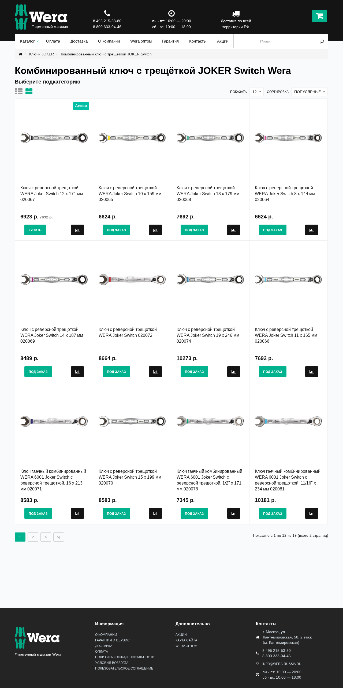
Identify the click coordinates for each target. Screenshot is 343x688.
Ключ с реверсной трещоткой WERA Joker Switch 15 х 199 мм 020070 (130, 477)
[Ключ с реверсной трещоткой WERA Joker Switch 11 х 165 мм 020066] (288, 279)
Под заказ (116, 230)
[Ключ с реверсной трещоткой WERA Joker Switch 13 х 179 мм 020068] (210, 137)
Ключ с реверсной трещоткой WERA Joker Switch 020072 (128, 332)
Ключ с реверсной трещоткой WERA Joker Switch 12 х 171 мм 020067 (51, 194)
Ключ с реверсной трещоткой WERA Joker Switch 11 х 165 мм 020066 (286, 335)
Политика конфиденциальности (125, 657)
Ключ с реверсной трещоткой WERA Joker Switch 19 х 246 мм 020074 (208, 335)
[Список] (20, 91)
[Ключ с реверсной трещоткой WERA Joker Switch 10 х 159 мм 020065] (132, 137)
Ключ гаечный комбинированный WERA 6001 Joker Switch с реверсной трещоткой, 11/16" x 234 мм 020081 (287, 480)
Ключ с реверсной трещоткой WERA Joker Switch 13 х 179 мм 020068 (208, 194)
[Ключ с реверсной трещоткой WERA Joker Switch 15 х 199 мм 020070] (132, 421)
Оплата (101, 651)
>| (58, 537)
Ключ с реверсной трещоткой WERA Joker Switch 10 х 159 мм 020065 (130, 194)
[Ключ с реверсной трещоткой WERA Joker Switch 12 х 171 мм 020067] (54, 137)
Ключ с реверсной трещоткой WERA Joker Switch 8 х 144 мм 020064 (285, 194)
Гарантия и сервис (112, 640)
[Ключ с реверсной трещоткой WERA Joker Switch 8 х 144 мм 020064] (288, 137)
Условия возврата (111, 663)
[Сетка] (30, 91)
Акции (181, 635)
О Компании (106, 635)
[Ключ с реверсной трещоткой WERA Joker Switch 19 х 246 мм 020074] (210, 279)
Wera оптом (186, 646)
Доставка (103, 646)
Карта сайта (186, 640)
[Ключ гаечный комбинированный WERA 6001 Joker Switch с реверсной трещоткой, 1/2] (210, 421)
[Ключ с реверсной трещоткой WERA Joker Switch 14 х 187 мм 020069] (54, 279)
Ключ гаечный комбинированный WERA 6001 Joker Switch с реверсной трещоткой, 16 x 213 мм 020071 (53, 480)
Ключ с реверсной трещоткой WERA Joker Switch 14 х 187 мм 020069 (51, 335)
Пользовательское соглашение (124, 668)
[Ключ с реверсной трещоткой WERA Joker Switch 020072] (132, 279)
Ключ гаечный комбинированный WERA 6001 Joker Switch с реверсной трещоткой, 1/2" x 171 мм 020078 (209, 480)
